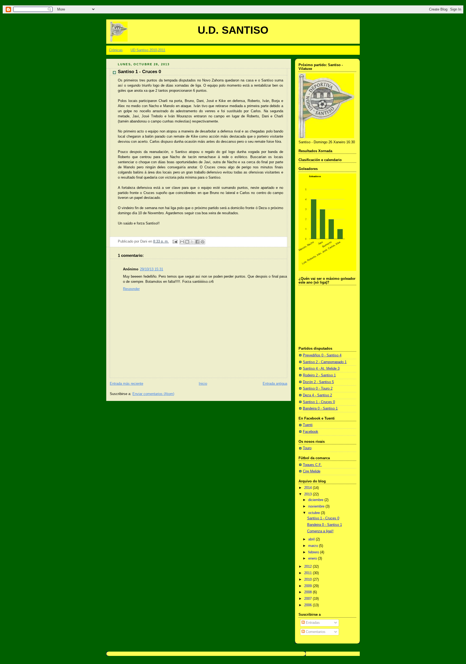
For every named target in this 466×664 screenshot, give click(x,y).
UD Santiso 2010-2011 (148, 50)
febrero (314, 552)
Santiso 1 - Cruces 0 (319, 402)
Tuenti (308, 425)
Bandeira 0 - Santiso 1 (320, 408)
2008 (308, 592)
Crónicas (116, 50)
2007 (308, 599)
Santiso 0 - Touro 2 (318, 388)
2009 (308, 586)
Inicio (203, 384)
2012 (308, 566)
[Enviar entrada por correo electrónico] (175, 241)
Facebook (310, 432)
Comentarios (315, 632)
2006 (308, 605)
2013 (308, 494)
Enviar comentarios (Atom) (153, 394)
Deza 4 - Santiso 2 (317, 395)
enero (313, 558)
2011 (308, 573)
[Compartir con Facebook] (197, 241)
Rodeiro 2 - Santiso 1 (319, 375)
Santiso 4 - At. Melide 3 (321, 368)
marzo (313, 546)
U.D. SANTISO (233, 30)
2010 (308, 579)
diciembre (316, 500)
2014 (308, 488)
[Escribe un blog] (187, 241)
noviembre (316, 506)
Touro (307, 448)
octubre (314, 513)
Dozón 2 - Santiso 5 (318, 382)
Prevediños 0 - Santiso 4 (322, 355)
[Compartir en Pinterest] (202, 241)
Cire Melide (311, 471)
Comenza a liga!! (320, 531)
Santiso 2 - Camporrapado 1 (325, 362)
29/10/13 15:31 (151, 269)
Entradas (312, 623)
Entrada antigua (275, 384)
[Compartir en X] (192, 241)
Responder (131, 289)
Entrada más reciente (126, 384)
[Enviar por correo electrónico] (182, 241)
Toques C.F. (312, 465)
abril (312, 539)
